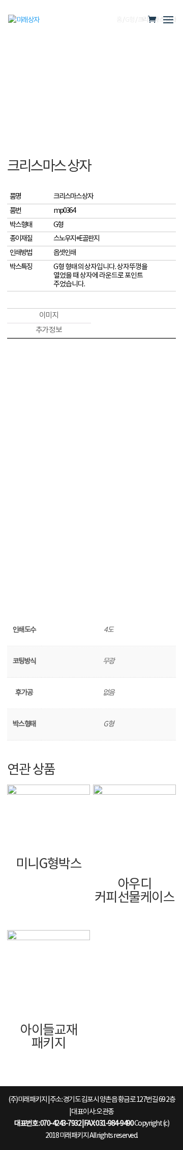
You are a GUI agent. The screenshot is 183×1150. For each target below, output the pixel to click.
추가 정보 (49, 330)
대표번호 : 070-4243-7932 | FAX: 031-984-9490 (73, 1124)
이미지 (48, 315)
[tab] (48, 316)
